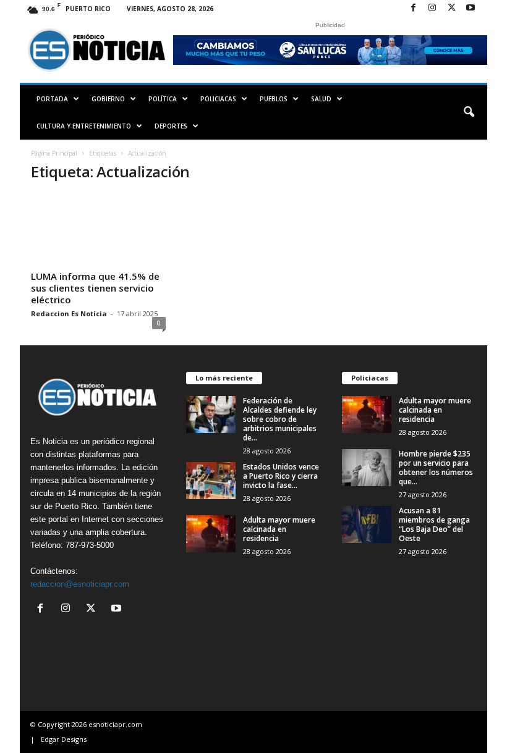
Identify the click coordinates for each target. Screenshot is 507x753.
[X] (451, 8)
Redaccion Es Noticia (69, 313)
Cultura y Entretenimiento (83, 126)
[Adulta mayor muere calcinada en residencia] (211, 533)
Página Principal (54, 153)
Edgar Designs (64, 739)
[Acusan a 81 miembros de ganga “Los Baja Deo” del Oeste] (366, 524)
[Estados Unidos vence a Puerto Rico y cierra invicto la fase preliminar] (211, 480)
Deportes (171, 126)
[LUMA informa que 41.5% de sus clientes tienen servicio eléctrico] (98, 230)
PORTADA (52, 99)
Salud (321, 99)
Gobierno (108, 99)
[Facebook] (413, 8)
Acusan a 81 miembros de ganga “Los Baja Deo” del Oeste (434, 524)
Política (162, 99)
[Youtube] (470, 8)
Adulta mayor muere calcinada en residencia (279, 529)
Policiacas (218, 99)
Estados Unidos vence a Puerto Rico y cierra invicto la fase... (281, 475)
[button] (468, 112)
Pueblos (274, 99)
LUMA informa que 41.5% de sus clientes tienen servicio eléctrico (95, 288)
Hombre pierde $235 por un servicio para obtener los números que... (436, 467)
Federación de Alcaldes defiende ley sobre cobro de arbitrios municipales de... (280, 419)
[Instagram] (432, 8)
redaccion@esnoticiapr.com (79, 584)
